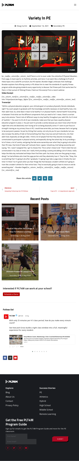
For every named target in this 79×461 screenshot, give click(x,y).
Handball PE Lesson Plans (59, 231)
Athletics (44, 396)
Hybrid (43, 401)
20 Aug (27, 316)
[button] (34, 178)
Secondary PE (59, 26)
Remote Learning (48, 414)
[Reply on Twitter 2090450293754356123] (10, 347)
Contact (9, 401)
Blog (8, 392)
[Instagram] (10, 358)
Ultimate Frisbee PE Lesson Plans (20, 271)
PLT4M (12, 315)
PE (41, 392)
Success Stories (47, 388)
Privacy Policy (12, 405)
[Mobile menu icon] (75, 5)
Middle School (46, 409)
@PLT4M (20, 316)
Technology (14, 235)
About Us (10, 396)
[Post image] (20, 222)
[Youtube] (15, 358)
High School (45, 405)
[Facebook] (5, 358)
